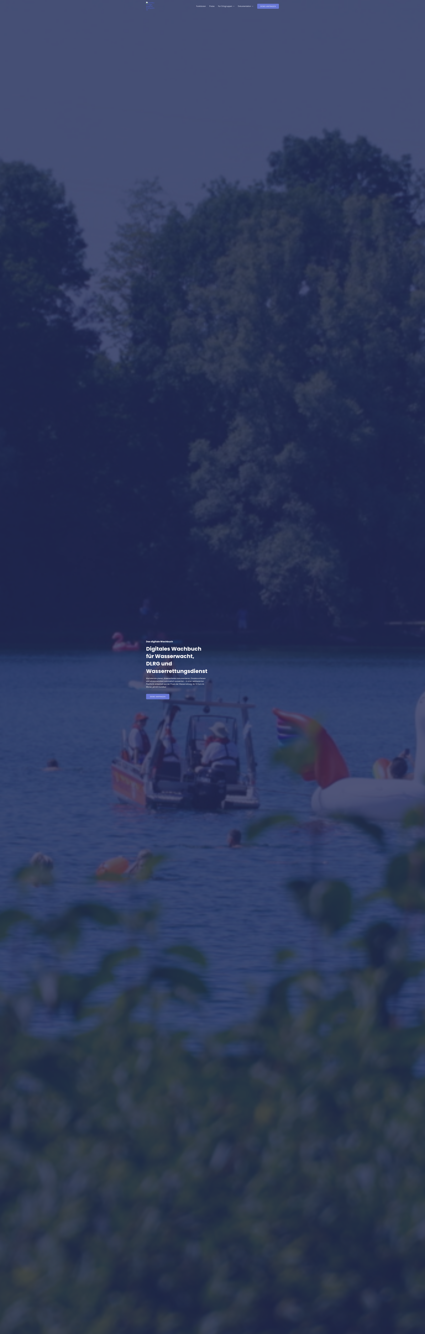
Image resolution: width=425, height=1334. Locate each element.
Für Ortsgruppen (225, 6)
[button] (233, 6)
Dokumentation (244, 6)
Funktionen (201, 6)
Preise (211, 6)
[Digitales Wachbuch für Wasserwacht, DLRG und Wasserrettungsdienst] (150, 6)
